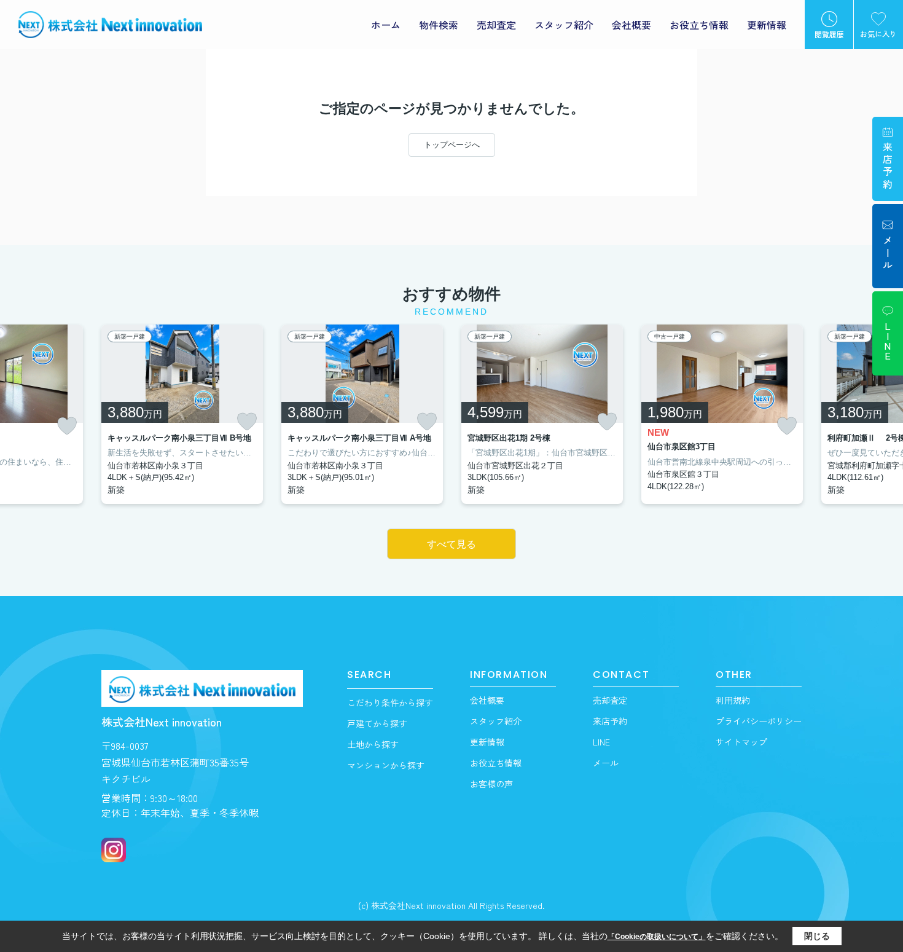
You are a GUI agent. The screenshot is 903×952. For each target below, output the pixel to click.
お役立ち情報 (699, 24)
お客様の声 (491, 783)
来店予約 (610, 721)
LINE (601, 742)
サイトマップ (741, 742)
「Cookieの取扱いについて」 (657, 936)
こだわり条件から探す (390, 702)
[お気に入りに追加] (67, 426)
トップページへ (452, 144)
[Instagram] (113, 850)
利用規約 (733, 700)
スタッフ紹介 (563, 24)
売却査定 (496, 24)
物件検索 (438, 24)
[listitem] (182, 414)
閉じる (817, 936)
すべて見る (451, 544)
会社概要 (631, 24)
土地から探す (373, 744)
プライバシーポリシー (759, 721)
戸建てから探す (377, 723)
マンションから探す (385, 765)
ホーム (386, 24)
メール (606, 763)
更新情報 (766, 24)
